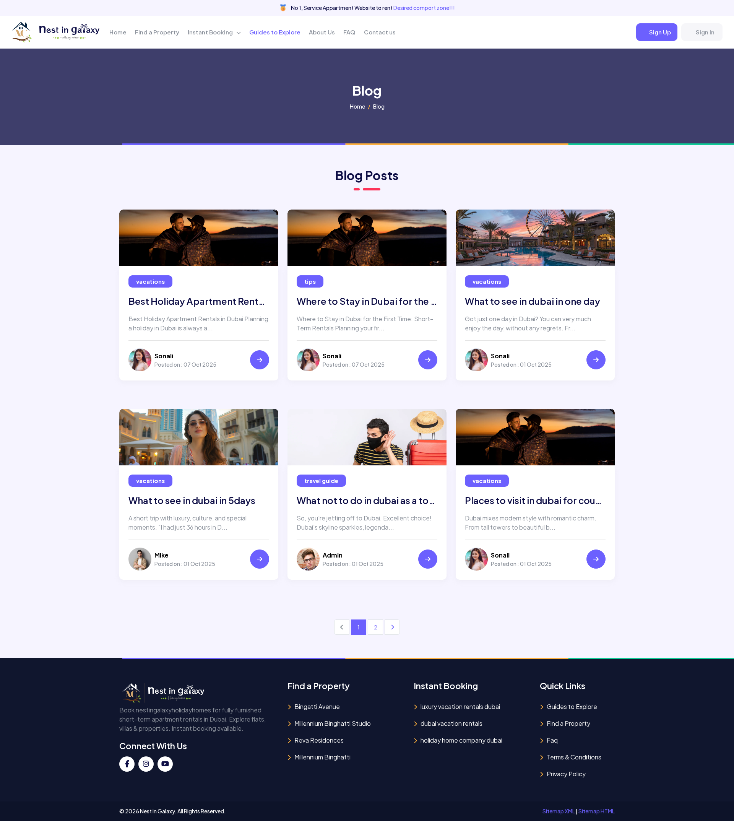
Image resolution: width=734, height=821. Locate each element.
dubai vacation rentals (451, 723)
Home (118, 32)
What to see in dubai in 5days (191, 500)
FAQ (349, 32)
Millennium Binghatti (322, 757)
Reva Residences (319, 740)
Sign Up (660, 32)
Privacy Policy (566, 774)
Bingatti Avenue (317, 706)
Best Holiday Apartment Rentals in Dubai (218, 301)
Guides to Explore (274, 32)
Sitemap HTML (596, 811)
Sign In (705, 32)
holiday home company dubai (461, 740)
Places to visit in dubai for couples (539, 500)
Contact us (380, 32)
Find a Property (157, 32)
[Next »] (392, 627)
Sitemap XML (558, 811)
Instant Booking (211, 32)
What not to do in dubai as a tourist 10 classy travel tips (416, 500)
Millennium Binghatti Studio (332, 723)
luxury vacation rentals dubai (460, 706)
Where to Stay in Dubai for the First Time (385, 301)
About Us (322, 32)
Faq (552, 740)
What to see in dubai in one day (532, 301)
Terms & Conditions (574, 757)
